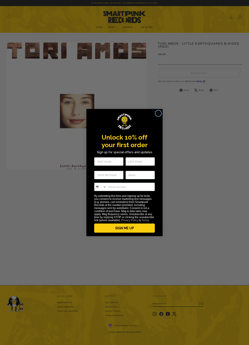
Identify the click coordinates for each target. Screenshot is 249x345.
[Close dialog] (158, 113)
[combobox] (100, 187)
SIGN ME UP (124, 228)
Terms (145, 220)
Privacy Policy (129, 220)
